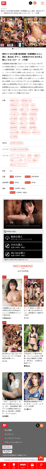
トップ (3, 8)
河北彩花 (33, 114)
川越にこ (33, 119)
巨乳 (29, 156)
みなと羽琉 (14, 132)
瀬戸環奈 (33, 128)
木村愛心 (23, 128)
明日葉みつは (26, 100)
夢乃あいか (26, 132)
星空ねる (27, 366)
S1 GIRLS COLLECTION (19, 149)
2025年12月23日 (16, 143)
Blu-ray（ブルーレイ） (18, 165)
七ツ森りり (14, 114)
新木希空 (14, 128)
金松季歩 (34, 109)
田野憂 (32, 123)
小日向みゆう (7, 318)
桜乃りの (36, 132)
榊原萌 (24, 114)
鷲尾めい (14, 123)
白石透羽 (5, 416)
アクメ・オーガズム (18, 156)
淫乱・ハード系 (16, 160)
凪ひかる (23, 119)
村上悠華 (14, 119)
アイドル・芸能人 (31, 160)
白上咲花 (14, 137)
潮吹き (36, 156)
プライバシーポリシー (13, 442)
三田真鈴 (14, 109)
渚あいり (23, 123)
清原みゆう (14, 105)
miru (32, 105)
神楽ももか (14, 100)
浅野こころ (24, 109)
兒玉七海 (25, 105)
